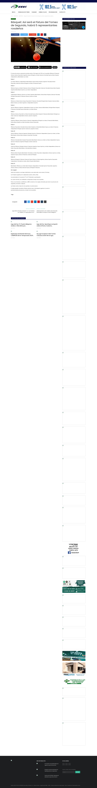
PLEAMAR (34, 12)
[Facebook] (25, 201)
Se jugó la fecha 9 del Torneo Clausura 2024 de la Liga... (46, 234)
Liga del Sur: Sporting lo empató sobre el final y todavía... (47, 225)
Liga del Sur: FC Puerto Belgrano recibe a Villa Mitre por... (21, 225)
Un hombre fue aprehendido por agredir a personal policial (52, 764)
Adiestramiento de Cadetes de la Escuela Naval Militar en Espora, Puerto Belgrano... (47, 211)
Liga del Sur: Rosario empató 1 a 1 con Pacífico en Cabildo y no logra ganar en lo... (23, 211)
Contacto (62, 12)
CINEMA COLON (43, 12)
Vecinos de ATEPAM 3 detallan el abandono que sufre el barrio (52, 776)
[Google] (32, 201)
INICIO (13, 12)
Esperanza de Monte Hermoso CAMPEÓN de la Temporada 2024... (22, 234)
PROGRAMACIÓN (53, 12)
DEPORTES (13, 18)
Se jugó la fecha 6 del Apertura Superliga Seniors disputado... (51, 770)
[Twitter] (28, 201)
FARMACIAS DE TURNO (24, 12)
